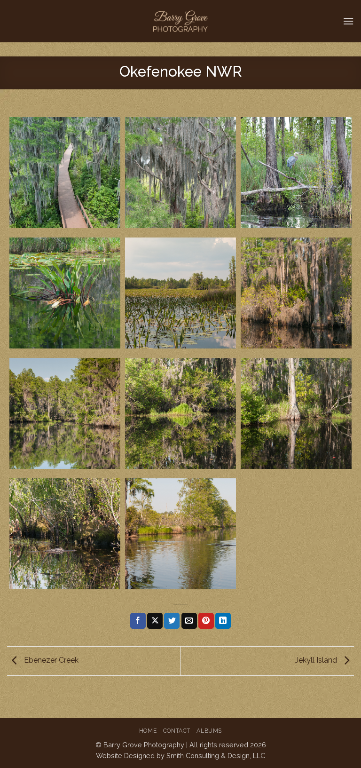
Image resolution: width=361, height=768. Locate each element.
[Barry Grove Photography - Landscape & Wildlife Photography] (180, 21)
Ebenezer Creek (50, 660)
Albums (209, 730)
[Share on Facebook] (138, 621)
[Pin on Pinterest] (206, 621)
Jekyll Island (317, 660)
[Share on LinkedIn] (223, 621)
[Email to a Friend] (189, 621)
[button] (348, 20)
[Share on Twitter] (172, 621)
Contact (176, 730)
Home (148, 730)
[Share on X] (155, 621)
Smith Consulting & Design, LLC (215, 756)
